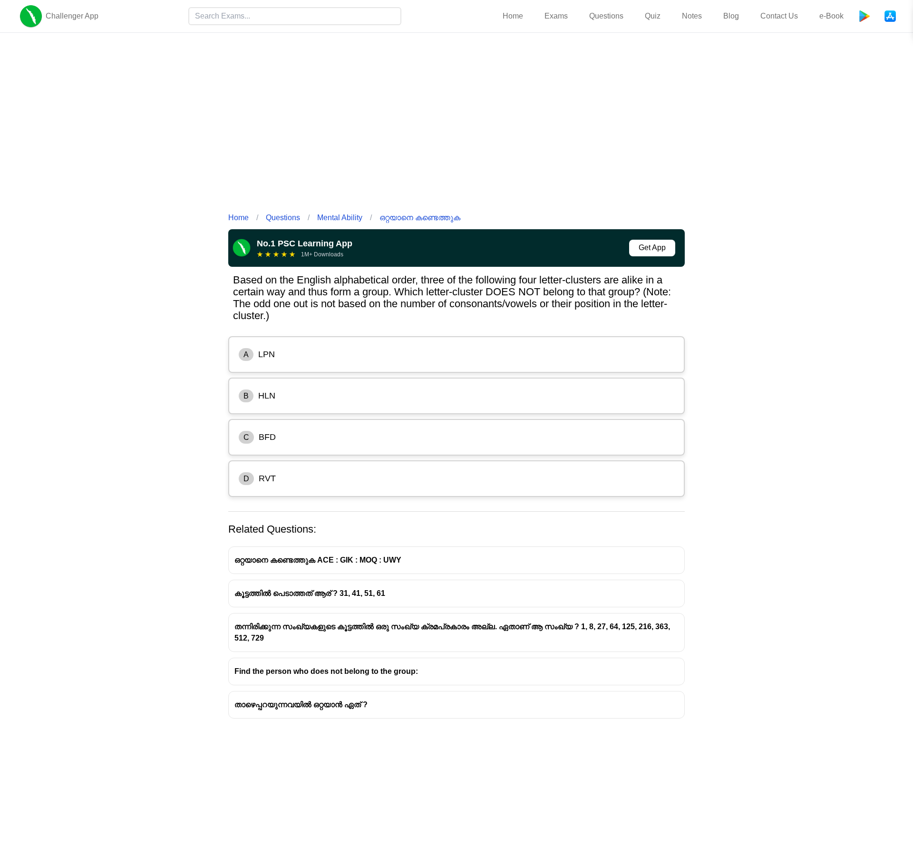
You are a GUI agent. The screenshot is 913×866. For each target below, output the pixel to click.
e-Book (831, 16)
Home (513, 16)
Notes (692, 16)
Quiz (652, 16)
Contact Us (779, 16)
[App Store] (890, 16)
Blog (731, 16)
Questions (606, 16)
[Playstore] (864, 16)
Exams (556, 16)
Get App (652, 247)
